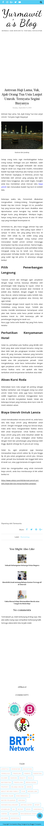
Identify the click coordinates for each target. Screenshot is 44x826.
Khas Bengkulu (22, 796)
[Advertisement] (22, 59)
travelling (18, 782)
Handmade (37, 809)
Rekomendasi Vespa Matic (31, 814)
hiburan (21, 800)
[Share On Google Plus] (41, 529)
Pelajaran (14, 814)
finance (27, 773)
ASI (14, 809)
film (23, 791)
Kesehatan (15, 769)
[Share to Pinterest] (36, 529)
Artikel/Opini (26, 805)
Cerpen (4, 814)
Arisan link (32, 791)
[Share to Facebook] (27, 529)
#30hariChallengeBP (9, 805)
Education (27, 769)
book (28, 809)
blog (30, 778)
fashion (13, 778)
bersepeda (15, 818)
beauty (23, 778)
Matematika (6, 782)
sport (37, 805)
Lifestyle (5, 769)
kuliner (4, 778)
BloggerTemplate (35, 824)
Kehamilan (5, 809)
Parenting (25, 537)
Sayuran (4, 818)
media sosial (31, 782)
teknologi (5, 773)
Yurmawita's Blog (22, 18)
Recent (20, 809)
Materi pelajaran (8, 800)
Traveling (17, 773)
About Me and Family (10, 791)
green (29, 787)
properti (5, 787)
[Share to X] (31, 529)
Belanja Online (17, 787)
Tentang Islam (7, 796)
